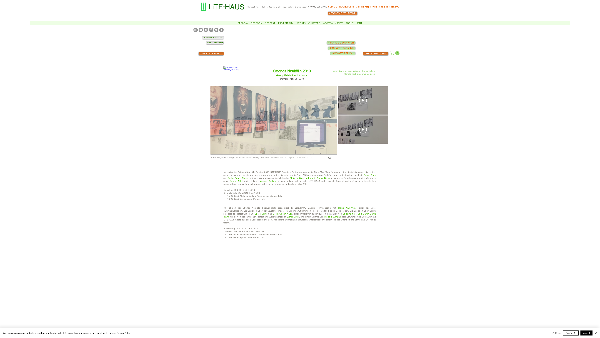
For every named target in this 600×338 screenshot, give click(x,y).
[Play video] (363, 100)
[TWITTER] (216, 30)
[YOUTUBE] (201, 30)
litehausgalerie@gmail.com (293, 6)
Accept (586, 333)
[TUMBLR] (221, 30)
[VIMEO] (206, 30)
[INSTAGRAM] (195, 30)
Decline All (571, 333)
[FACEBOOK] (211, 30)
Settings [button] (556, 333)
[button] (243, 23)
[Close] (596, 332)
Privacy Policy (123, 333)
